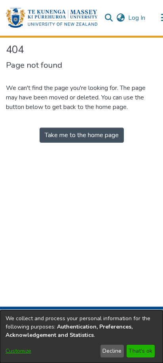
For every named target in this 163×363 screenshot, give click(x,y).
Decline (111, 351)
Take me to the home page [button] (82, 135)
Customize (18, 351)
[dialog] (81, 336)
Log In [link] (137, 17)
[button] (51, 18)
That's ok (140, 351)
